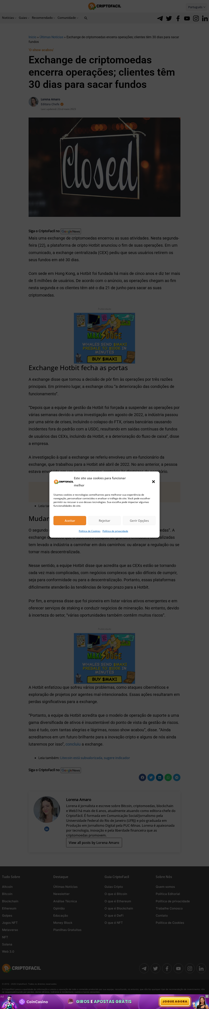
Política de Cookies (89, 531)
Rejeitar (104, 520)
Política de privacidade (115, 531)
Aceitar (70, 520)
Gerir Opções (139, 520)
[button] (153, 481)
